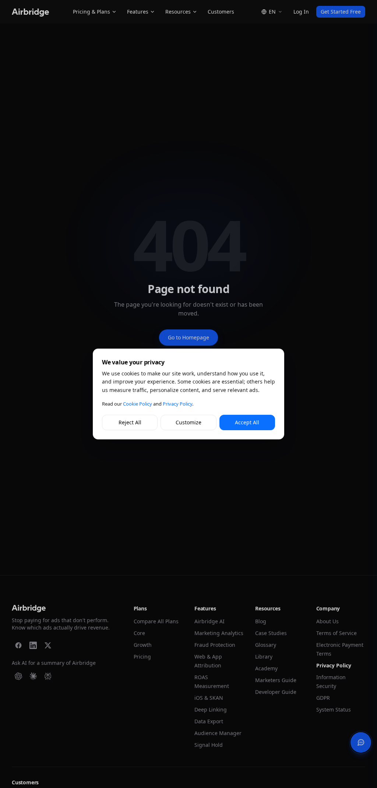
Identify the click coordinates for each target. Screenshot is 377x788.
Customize (188, 422)
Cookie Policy (137, 403)
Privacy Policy (177, 403)
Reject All (130, 422)
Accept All (247, 422)
